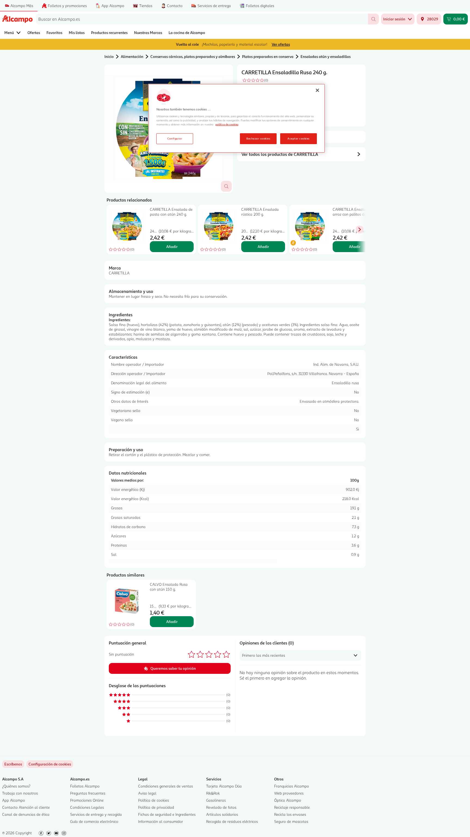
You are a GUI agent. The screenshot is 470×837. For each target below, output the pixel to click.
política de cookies (226, 124)
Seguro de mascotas (291, 821)
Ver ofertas (281, 44)
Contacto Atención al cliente (26, 807)
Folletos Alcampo (85, 786)
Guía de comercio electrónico (94, 821)
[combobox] (202, 19)
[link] (49, 764)
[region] (236, 118)
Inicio (109, 56)
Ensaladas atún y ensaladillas (326, 56)
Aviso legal (147, 793)
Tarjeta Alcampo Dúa (224, 786)
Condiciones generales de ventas (165, 786)
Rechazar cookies (258, 138)
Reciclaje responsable (292, 807)
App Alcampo (13, 800)
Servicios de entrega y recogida (96, 814)
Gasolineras (216, 800)
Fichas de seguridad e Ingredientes (167, 814)
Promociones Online (87, 800)
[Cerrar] (317, 90)
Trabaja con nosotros (20, 793)
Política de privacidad (156, 807)
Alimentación (132, 56)
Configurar (174, 138)
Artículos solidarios (222, 814)
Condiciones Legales (87, 807)
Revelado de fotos (221, 807)
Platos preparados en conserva (267, 56)
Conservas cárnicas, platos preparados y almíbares (192, 56)
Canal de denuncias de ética (26, 814)
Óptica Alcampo (287, 800)
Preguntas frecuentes (87, 793)
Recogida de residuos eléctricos (232, 821)
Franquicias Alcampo (291, 786)
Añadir (172, 246)
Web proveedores (289, 793)
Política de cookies (153, 800)
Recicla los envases (290, 814)
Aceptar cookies (298, 138)
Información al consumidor (160, 821)
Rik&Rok (213, 793)
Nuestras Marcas (148, 32)
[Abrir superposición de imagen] (226, 186)
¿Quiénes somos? (16, 786)
